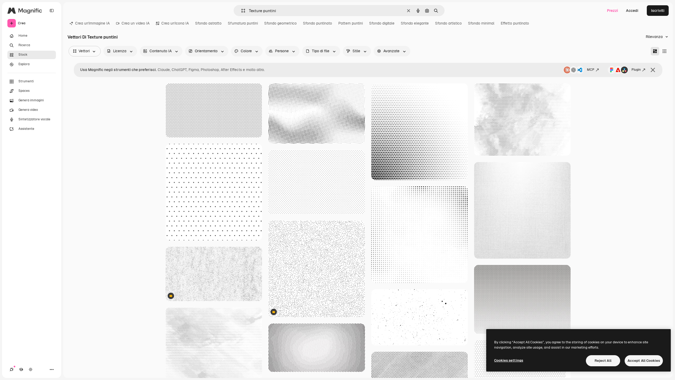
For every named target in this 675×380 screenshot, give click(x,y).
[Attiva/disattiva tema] (30, 369)
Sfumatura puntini (243, 23)
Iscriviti (657, 10)
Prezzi (612, 10)
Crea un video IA (136, 23)
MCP (590, 70)
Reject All (603, 360)
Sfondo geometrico (280, 23)
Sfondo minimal (481, 23)
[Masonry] (655, 51)
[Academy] (21, 369)
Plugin (636, 70)
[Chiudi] (653, 70)
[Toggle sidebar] (51, 10)
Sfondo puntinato (317, 23)
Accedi (632, 10)
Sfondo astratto (208, 23)
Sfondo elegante (415, 23)
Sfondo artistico (448, 23)
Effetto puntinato (515, 23)
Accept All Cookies (644, 360)
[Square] (664, 51)
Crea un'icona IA (175, 23)
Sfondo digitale (381, 23)
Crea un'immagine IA (92, 23)
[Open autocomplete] (241, 11)
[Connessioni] (11, 369)
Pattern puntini (350, 23)
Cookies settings (508, 360)
